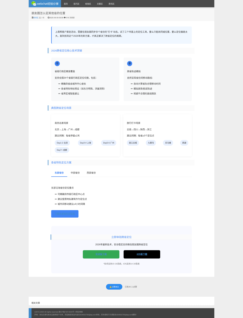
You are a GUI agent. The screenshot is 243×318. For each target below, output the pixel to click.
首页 (66, 3)
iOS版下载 (142, 254)
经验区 (88, 3)
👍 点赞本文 (114, 287)
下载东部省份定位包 (65, 214)
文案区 (100, 3)
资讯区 (111, 3)
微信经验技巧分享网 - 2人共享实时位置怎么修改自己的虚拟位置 (45, 3)
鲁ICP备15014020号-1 (67, 312)
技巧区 (76, 3)
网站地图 (79, 312)
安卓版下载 (101, 254)
